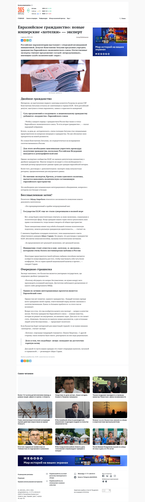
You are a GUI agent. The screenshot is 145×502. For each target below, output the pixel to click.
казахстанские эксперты (47, 357)
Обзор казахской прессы (57, 18)
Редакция (21, 478)
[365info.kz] (22, 11)
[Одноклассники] (25, 40)
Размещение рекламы (25, 474)
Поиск (123, 18)
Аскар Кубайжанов (82, 37)
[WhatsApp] (27, 40)
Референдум (43, 18)
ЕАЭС (36, 357)
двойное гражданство (27, 357)
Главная (21, 18)
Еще (68, 18)
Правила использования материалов (30, 482)
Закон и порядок (31, 18)
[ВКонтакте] (22, 40)
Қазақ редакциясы (24, 5)
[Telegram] (30, 40)
